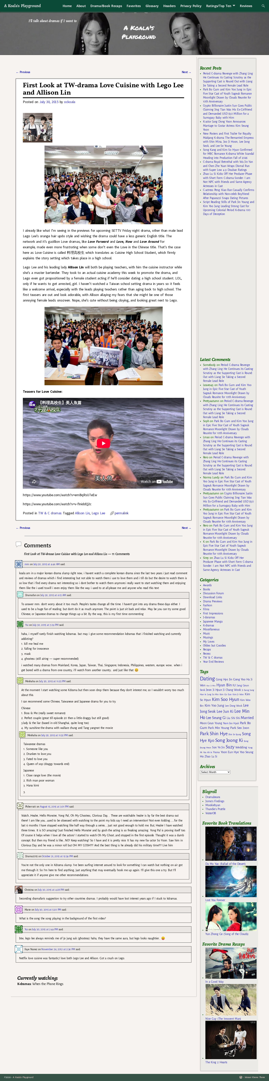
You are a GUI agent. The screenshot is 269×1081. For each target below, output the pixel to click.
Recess (207, 653)
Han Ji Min (211, 686)
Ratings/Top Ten (218, 6)
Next (187, 72)
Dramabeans (212, 797)
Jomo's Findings (214, 801)
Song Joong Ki (229, 740)
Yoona (216, 752)
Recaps (207, 649)
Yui (26, 624)
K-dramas (208, 625)
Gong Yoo (239, 679)
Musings (208, 637)
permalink (122, 513)
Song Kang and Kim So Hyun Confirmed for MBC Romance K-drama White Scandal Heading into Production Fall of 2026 (228, 153)
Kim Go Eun (226, 694)
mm (27, 564)
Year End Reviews (213, 661)
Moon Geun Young (211, 723)
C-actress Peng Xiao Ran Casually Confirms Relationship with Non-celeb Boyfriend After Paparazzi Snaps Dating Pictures (228, 194)
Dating (207, 679)
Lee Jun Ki (225, 711)
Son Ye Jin (218, 747)
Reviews (246, 6)
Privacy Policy (190, 6)
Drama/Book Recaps (106, 6)
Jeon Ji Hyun (214, 689)
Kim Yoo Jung (214, 705)
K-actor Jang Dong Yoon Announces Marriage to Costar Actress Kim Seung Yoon (226, 125)
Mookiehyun (212, 805)
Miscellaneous (211, 629)
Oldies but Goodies (214, 645)
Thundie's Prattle (215, 809)
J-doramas (209, 617)
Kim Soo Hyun (225, 699)
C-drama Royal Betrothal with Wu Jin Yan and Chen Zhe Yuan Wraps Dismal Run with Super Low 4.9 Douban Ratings (228, 165)
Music (206, 633)
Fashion (207, 605)
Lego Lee (98, 513)
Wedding (241, 747)
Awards (207, 585)
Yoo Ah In (207, 752)
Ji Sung (245, 690)
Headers (169, 6)
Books (206, 589)
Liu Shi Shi (233, 718)
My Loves (208, 641)
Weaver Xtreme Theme (255, 1077)
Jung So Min (212, 694)
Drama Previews (212, 601)
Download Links (212, 597)
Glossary (152, 6)
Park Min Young (218, 728)
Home (67, 6)
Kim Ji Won (238, 694)
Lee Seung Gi (216, 718)
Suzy (230, 746)
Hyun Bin (224, 685)
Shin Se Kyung (234, 734)
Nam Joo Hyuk (231, 723)
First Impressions (213, 613)
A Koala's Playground (22, 5)
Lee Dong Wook (233, 705)
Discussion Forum (213, 593)
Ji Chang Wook (232, 689)
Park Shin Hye (214, 733)
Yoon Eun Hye (230, 752)
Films (206, 609)
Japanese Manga (213, 621)
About (81, 6)
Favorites (134, 6)
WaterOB (210, 813)
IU (234, 685)
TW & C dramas (50, 513)
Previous (23, 72)
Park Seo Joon (239, 728)
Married (247, 717)
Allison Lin (82, 513)
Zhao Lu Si (211, 756)
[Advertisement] (229, 288)
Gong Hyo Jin (224, 679)
